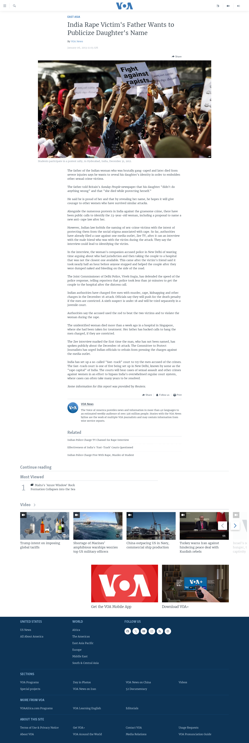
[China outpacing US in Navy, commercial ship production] (151, 526)
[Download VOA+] (195, 583)
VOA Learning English (87, 708)
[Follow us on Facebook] (127, 631)
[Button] (177, 56)
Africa (76, 630)
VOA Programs (29, 682)
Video (25, 505)
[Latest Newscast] (238, 5)
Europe (76, 649)
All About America (31, 636)
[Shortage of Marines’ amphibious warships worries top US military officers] (97, 526)
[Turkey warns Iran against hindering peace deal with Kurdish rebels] (204, 526)
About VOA (27, 734)
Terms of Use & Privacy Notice (39, 727)
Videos (183, 682)
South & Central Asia (85, 663)
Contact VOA (134, 727)
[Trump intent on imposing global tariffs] (44, 526)
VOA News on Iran (84, 689)
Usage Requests (189, 727)
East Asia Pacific (83, 643)
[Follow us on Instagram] (152, 631)
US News (25, 630)
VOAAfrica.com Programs (36, 708)
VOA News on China (138, 682)
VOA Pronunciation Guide (195, 734)
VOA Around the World (87, 734)
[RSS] (160, 631)
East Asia (73, 17)
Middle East (80, 656)
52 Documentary (136, 689)
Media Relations (136, 734)
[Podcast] (168, 631)
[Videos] (228, 5)
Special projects (30, 689)
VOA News (77, 41)
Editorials (132, 708)
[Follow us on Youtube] (144, 631)
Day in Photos (82, 682)
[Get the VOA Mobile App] (124, 583)
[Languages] (218, 5)
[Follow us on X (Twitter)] (135, 631)
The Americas (81, 636)
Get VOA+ (79, 727)
